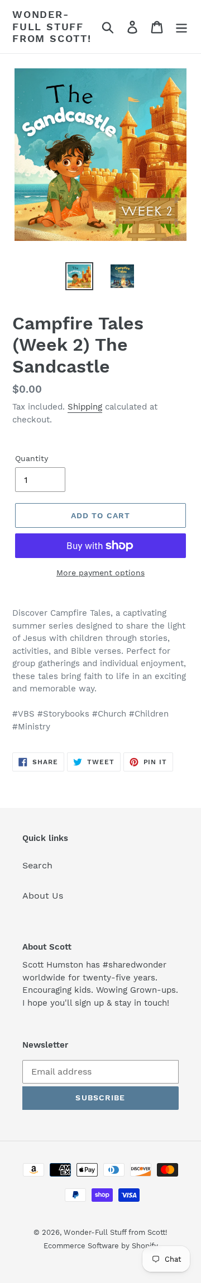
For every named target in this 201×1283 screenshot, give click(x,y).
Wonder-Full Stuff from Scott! (52, 26)
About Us (42, 895)
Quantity (31, 458)
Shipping (85, 407)
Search (37, 865)
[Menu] (181, 26)
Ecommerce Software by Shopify (101, 1246)
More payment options (100, 572)
